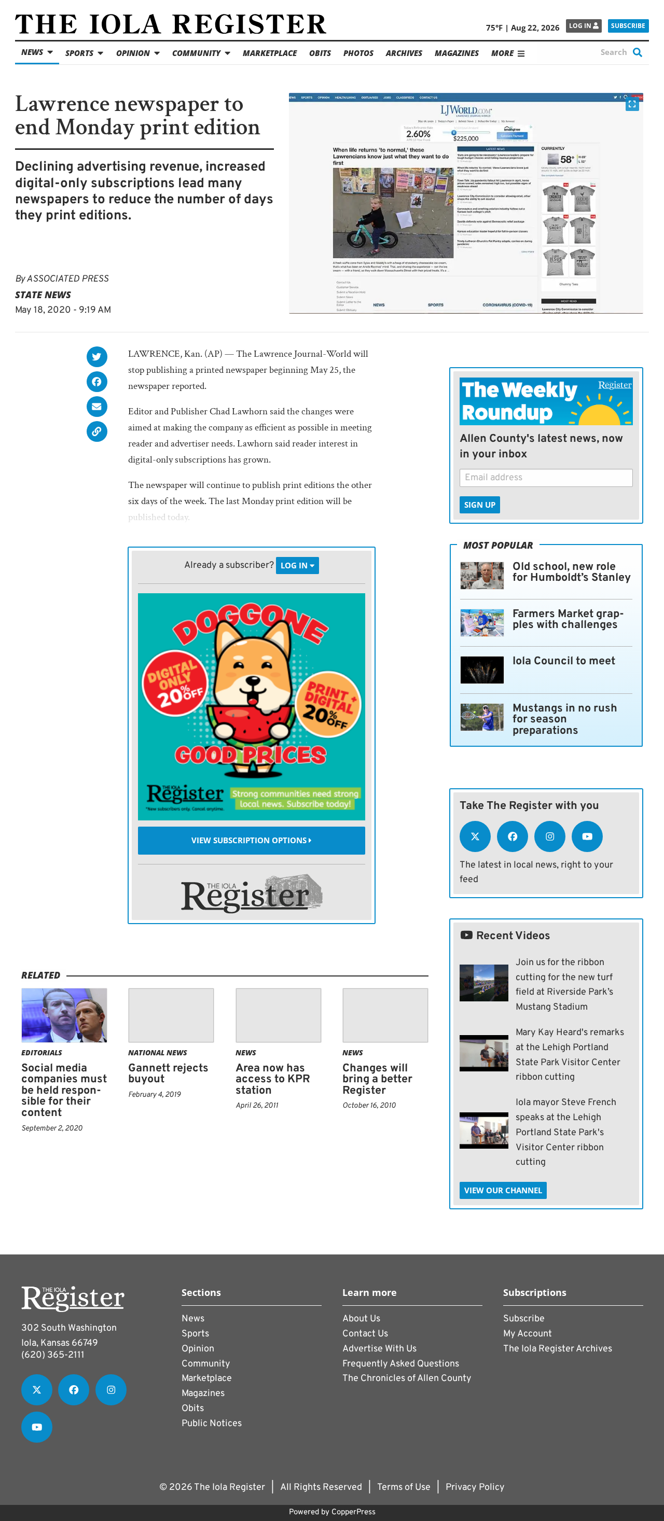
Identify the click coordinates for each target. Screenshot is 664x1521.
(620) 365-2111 (53, 1355)
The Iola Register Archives (557, 1349)
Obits (320, 53)
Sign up (479, 504)
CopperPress (353, 1512)
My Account (527, 1334)
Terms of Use (404, 1488)
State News (43, 294)
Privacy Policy (475, 1488)
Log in (581, 25)
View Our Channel (503, 1190)
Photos (358, 53)
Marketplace (270, 53)
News (32, 52)
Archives (404, 53)
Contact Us (365, 1334)
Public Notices (212, 1424)
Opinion (133, 53)
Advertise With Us (379, 1349)
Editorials (41, 1052)
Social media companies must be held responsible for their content (64, 1091)
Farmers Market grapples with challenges (568, 620)
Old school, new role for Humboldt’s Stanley (572, 572)
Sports (79, 53)
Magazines (457, 53)
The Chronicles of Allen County (407, 1379)
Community (196, 53)
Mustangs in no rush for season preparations (565, 720)
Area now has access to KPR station (273, 1080)
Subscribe (628, 25)
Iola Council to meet (564, 661)
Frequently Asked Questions (400, 1364)
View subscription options (250, 840)
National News (157, 1052)
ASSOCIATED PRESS (67, 279)
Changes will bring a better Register (377, 1080)
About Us (361, 1319)
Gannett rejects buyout (168, 1074)
